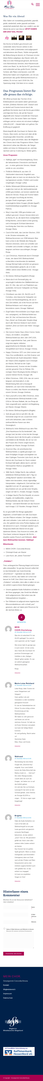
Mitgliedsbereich (9, 989)
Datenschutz (8, 998)
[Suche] (31, 4)
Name (33, 908)
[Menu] (36, 4)
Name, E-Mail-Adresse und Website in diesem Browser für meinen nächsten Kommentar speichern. (20, 931)
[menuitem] (31, 4)
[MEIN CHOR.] (17, 4)
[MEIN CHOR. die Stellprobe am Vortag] (14, 38)
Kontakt (6, 985)
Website (33, 922)
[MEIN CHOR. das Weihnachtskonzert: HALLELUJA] (21, 38)
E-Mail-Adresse (33, 916)
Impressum (7, 994)
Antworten (17, 673)
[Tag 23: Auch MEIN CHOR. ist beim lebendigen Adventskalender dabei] (7, 38)
